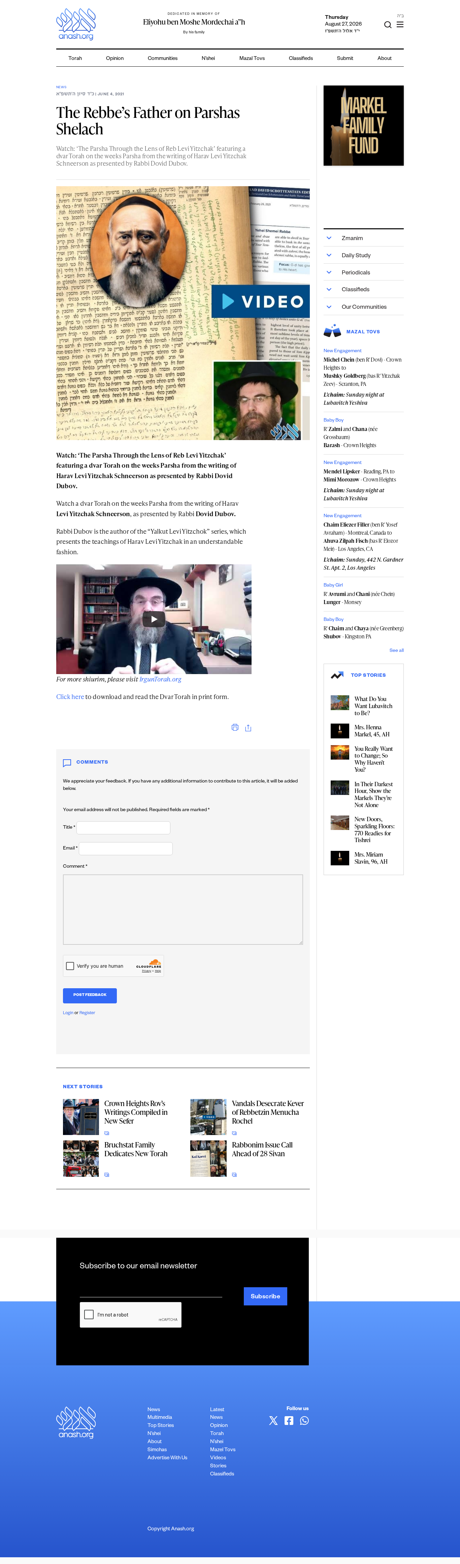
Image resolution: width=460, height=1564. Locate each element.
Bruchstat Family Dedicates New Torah (136, 1149)
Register (87, 1013)
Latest (217, 1410)
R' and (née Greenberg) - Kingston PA (364, 632)
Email (70, 849)
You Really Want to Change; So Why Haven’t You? (374, 758)
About (384, 59)
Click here (70, 696)
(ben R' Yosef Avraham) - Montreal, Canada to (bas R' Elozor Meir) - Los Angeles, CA (361, 537)
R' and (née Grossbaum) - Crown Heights (350, 437)
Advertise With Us (167, 1458)
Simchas (157, 1450)
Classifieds (301, 59)
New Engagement (343, 351)
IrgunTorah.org (160, 679)
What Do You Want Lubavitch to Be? (373, 706)
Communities (162, 59)
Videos (218, 1458)
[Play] (153, 619)
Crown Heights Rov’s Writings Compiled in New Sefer (136, 1112)
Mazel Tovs (222, 1450)
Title (69, 828)
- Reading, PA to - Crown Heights (360, 475)
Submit (345, 59)
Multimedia (159, 1418)
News (61, 88)
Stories (218, 1466)
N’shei (208, 59)
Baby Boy (333, 421)
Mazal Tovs (252, 59)
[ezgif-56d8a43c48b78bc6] (364, 126)
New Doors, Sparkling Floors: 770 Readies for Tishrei (375, 829)
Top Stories (160, 1426)
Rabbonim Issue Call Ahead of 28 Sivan (262, 1149)
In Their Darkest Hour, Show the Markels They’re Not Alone (374, 794)
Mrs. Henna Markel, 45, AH (372, 730)
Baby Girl (333, 586)
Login (68, 1013)
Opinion (115, 59)
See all (397, 651)
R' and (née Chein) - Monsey (359, 598)
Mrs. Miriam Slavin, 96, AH (371, 857)
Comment (75, 867)
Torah (75, 59)
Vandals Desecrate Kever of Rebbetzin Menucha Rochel (268, 1112)
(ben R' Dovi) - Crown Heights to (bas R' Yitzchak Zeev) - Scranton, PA (362, 372)
